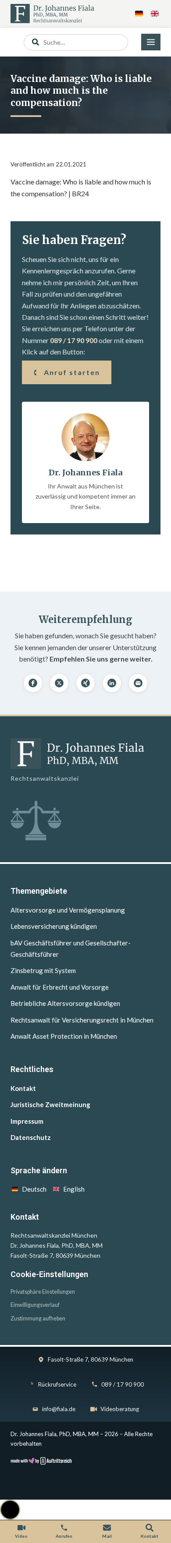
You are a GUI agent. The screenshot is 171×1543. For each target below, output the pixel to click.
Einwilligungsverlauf (35, 1305)
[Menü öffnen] (150, 42)
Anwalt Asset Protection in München (64, 1036)
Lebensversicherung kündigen (54, 926)
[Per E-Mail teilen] (138, 683)
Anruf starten (72, 372)
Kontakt (23, 1088)
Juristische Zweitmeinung (50, 1104)
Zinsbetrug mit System (43, 970)
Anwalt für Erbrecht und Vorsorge (60, 987)
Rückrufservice (57, 1384)
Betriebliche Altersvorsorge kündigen (65, 1003)
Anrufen (64, 1536)
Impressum (27, 1121)
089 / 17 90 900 (73, 340)
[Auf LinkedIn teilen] (111, 683)
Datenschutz (31, 1137)
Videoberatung (119, 1408)
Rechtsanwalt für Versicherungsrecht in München (82, 1020)
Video (21, 1536)
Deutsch (34, 1189)
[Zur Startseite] (52, 13)
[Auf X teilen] (59, 683)
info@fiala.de (58, 1408)
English (74, 1189)
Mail (107, 1536)
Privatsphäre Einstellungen (43, 1291)
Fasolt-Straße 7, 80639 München (90, 1359)
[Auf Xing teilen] (85, 683)
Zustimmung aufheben (38, 1318)
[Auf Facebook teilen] (33, 683)
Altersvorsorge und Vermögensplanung (68, 910)
